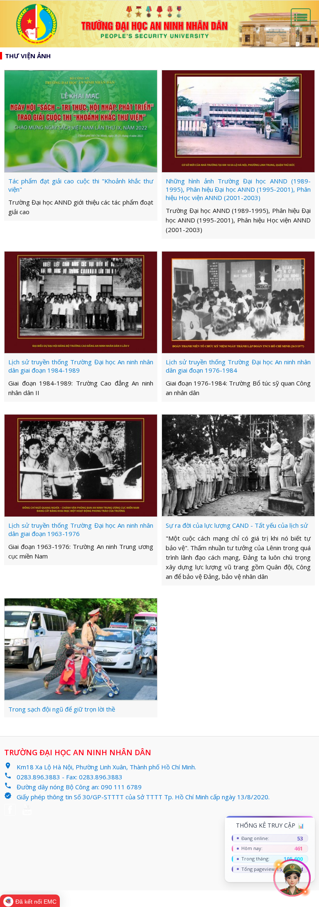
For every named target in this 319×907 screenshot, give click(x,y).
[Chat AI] (292, 878)
